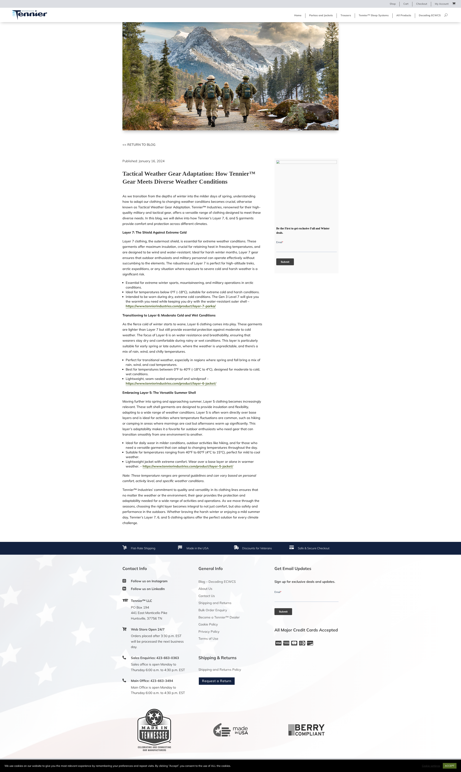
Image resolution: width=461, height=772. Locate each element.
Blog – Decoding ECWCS (217, 582)
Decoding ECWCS (430, 15)
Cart (405, 3)
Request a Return (216, 681)
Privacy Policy (209, 631)
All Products (403, 15)
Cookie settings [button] (431, 765)
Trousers (346, 15)
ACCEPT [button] (449, 765)
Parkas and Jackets (321, 15)
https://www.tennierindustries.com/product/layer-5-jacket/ (188, 466)
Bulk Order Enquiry (212, 610)
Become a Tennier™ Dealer (219, 617)
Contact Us (206, 596)
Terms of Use (208, 638)
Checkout (421, 3)
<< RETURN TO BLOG (138, 145)
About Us (205, 589)
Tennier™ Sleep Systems (374, 15)
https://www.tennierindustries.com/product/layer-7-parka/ (171, 306)
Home (297, 15)
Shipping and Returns (214, 603)
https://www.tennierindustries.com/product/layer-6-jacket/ (171, 383)
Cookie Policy (208, 624)
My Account (442, 3)
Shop (393, 3)
